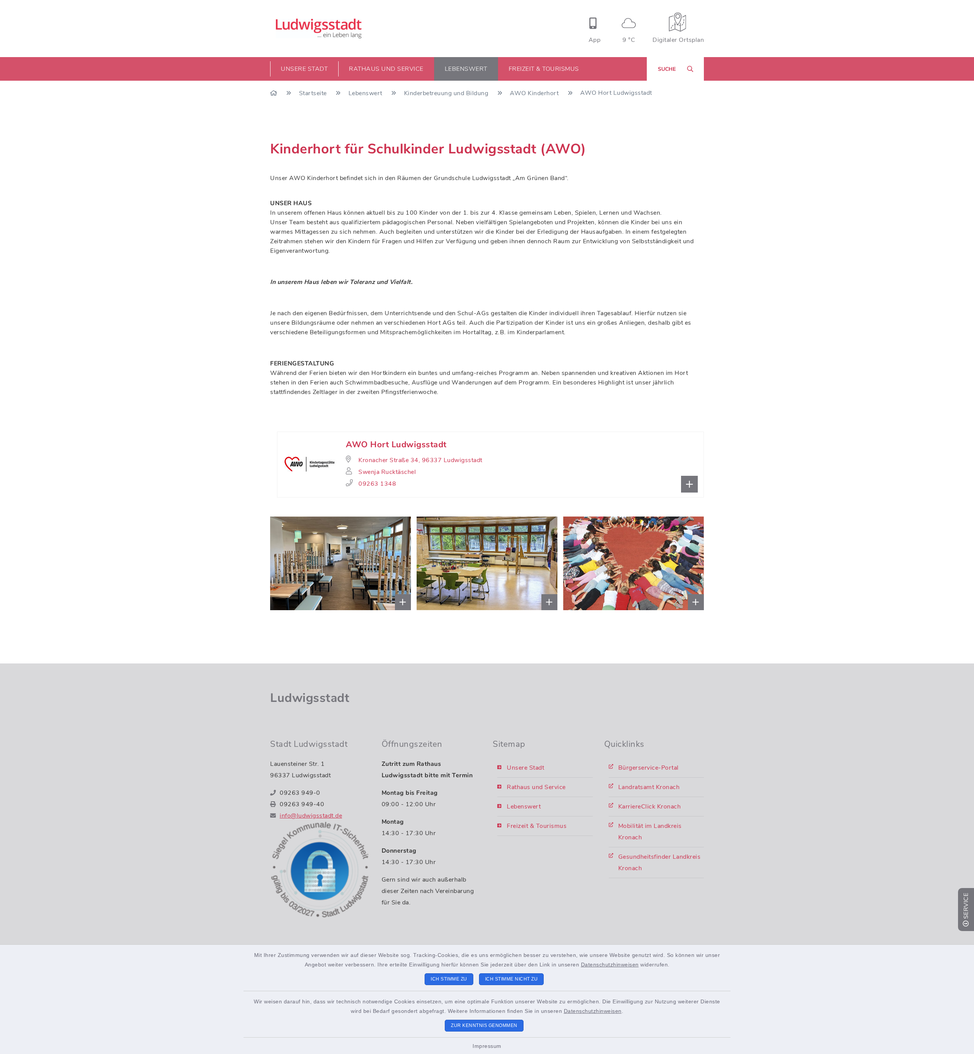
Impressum (487, 1046)
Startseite (314, 93)
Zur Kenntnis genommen (484, 1025)
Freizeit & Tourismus (537, 826)
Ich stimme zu (449, 979)
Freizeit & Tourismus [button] (544, 69)
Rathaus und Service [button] (386, 69)
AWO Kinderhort (535, 93)
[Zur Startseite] (274, 93)
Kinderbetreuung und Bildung (447, 93)
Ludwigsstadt (309, 698)
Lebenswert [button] (466, 69)
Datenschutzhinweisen (610, 965)
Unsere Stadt (525, 768)
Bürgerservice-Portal (648, 768)
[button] (490, 464)
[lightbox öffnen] (293, 564)
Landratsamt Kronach (649, 787)
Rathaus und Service (536, 787)
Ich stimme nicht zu (511, 979)
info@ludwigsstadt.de (311, 816)
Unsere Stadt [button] (304, 69)
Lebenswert (366, 93)
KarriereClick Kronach (649, 806)
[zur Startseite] (318, 28)
